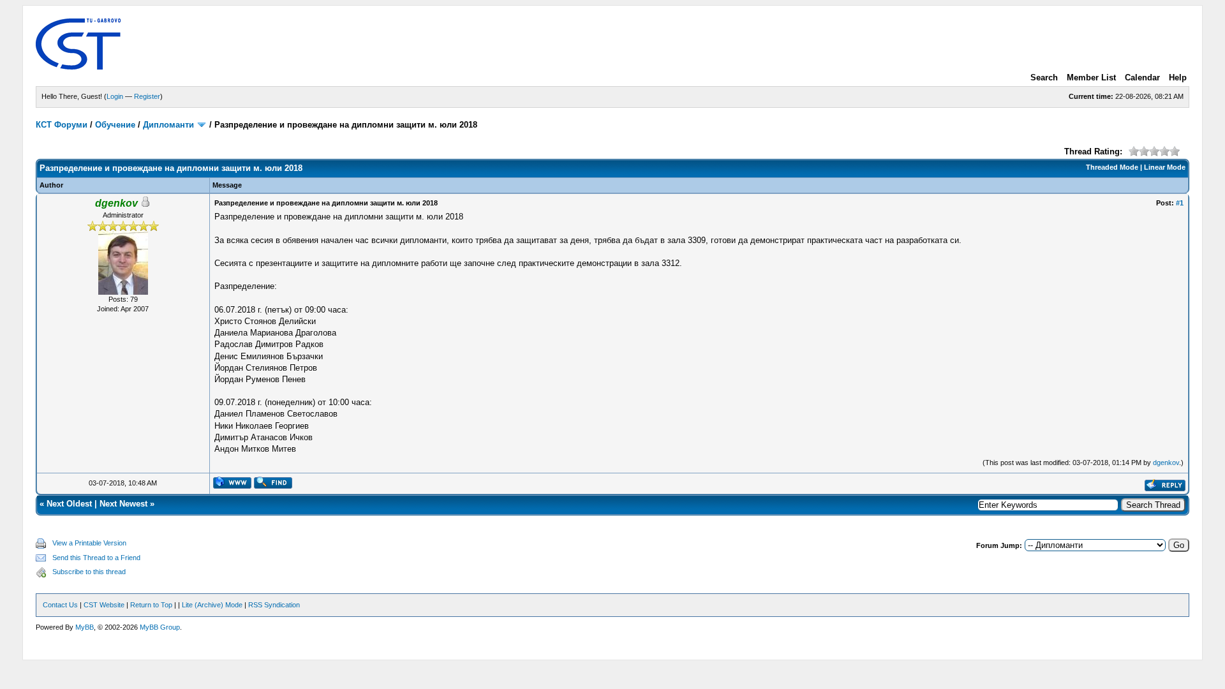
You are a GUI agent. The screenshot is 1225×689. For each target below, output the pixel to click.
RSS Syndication (274, 605)
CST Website (104, 605)
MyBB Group (160, 627)
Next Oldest (69, 503)
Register (147, 96)
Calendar (1142, 77)
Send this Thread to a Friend (96, 557)
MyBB (84, 627)
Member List (1091, 77)
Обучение (115, 125)
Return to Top (151, 605)
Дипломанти (168, 125)
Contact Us (60, 605)
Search (1044, 77)
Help (1178, 77)
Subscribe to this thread (89, 571)
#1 (1180, 203)
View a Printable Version (89, 543)
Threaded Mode (1112, 167)
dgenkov (1166, 462)
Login (115, 96)
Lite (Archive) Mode (212, 605)
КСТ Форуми (61, 125)
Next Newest (123, 503)
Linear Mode (1164, 167)
